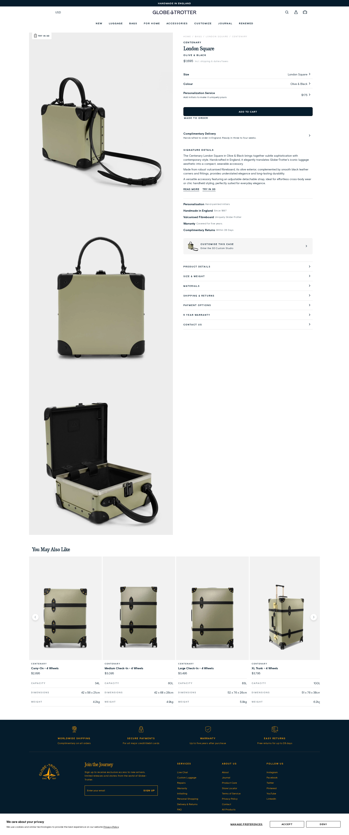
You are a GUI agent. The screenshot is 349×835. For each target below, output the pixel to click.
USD (58, 12)
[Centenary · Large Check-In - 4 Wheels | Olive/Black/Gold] (212, 617)
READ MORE (191, 189)
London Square (217, 36)
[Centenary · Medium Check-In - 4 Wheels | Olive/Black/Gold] (139, 617)
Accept (287, 824)
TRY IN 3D (209, 189)
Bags (198, 36)
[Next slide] (313, 617)
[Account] (296, 12)
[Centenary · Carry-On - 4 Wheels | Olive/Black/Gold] (65, 617)
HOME (187, 36)
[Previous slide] (35, 617)
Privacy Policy (111, 826)
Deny (323, 824)
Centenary (239, 36)
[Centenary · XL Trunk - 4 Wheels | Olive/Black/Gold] (286, 617)
